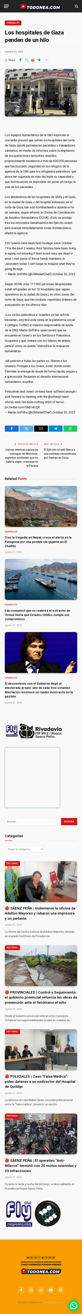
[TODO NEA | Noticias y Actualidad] (41, 6)
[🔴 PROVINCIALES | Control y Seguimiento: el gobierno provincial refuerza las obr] (41, 965)
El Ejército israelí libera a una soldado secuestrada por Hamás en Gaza (60, 453)
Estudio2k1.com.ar (53, 1302)
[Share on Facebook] (20, 60)
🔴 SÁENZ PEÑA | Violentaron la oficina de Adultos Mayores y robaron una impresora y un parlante (40, 913)
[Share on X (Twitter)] (26, 60)
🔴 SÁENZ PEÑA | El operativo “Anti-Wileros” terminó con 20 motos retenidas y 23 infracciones (40, 1165)
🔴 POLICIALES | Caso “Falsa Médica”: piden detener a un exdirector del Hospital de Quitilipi (40, 1081)
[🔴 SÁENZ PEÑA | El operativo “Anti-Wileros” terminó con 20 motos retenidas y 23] (41, 1133)
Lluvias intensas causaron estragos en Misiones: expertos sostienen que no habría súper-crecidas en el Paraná (21, 457)
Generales (13, 23)
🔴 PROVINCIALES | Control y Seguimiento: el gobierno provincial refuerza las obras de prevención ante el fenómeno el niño (41, 997)
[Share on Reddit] (32, 60)
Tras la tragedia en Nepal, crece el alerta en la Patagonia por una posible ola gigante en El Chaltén (38, 542)
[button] (73, 1305)
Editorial (12, 863)
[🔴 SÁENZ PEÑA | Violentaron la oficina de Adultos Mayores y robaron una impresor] (41, 881)
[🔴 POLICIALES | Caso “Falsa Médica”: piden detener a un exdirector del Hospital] (41, 1049)
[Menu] (6, 6)
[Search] (76, 6)
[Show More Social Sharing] (46, 60)
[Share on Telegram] (39, 60)
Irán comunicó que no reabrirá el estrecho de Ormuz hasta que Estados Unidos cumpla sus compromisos (37, 615)
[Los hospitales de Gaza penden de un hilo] (41, 92)
